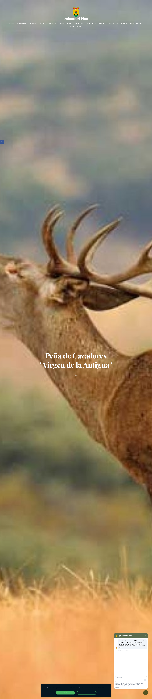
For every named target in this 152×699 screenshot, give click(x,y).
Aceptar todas (65, 693)
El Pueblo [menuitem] (33, 23)
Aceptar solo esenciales (87, 693)
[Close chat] (145, 692)
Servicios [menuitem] (52, 23)
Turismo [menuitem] (43, 23)
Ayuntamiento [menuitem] (22, 23)
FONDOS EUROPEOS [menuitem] (136, 23)
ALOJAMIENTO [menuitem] (122, 23)
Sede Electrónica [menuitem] (76, 26)
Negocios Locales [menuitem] (65, 23)
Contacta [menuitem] (110, 23)
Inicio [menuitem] (11, 23)
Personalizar (101, 687)
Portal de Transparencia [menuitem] (95, 23)
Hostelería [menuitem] (79, 23)
